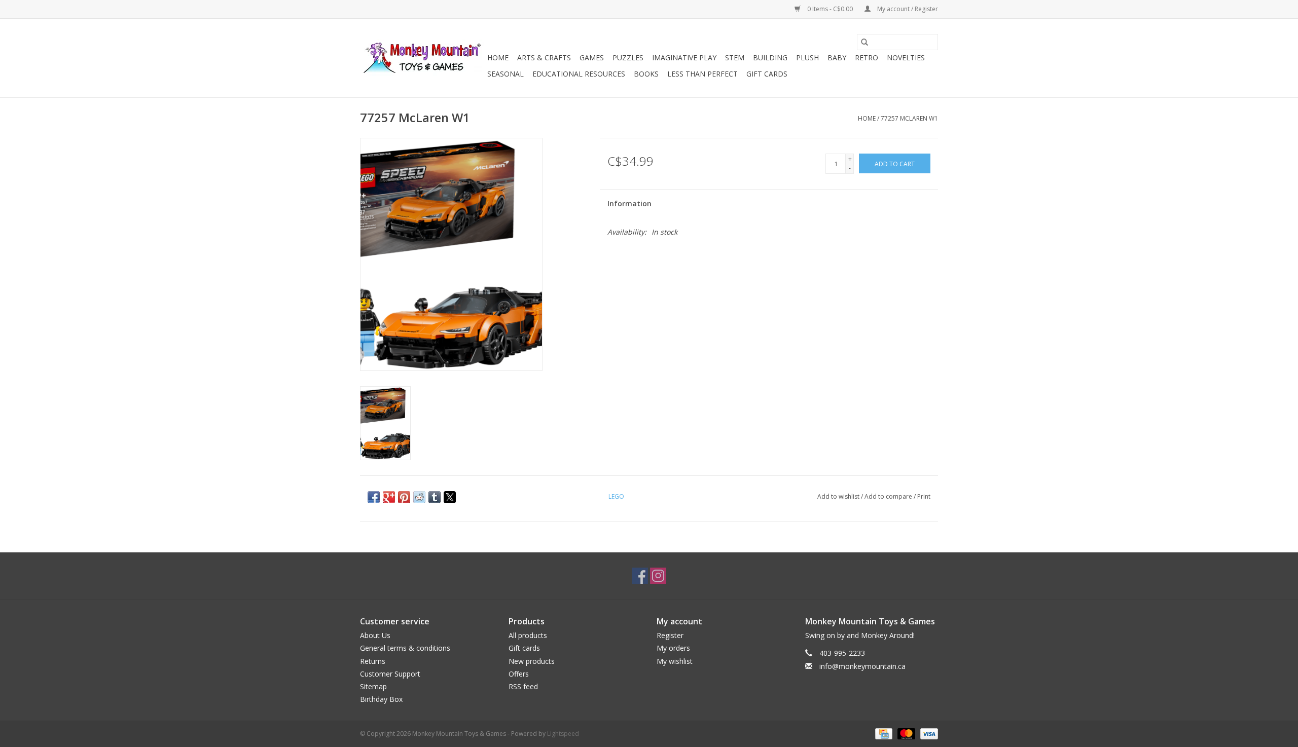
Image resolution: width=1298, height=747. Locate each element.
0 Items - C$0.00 (830, 9)
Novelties (906, 57)
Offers (519, 674)
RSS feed (523, 686)
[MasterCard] (905, 733)
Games (592, 57)
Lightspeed (563, 733)
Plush (807, 57)
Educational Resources (578, 74)
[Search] (864, 42)
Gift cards (766, 74)
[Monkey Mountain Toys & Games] (422, 58)
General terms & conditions (405, 648)
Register (670, 635)
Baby (836, 57)
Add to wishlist (839, 496)
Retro (866, 57)
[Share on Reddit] (419, 497)
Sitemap (373, 686)
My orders (673, 648)
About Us (375, 635)
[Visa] (927, 733)
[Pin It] (404, 497)
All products (528, 635)
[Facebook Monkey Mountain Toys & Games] (640, 576)
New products (532, 661)
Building (770, 57)
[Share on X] (450, 497)
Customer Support (390, 674)
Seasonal (505, 74)
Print (923, 496)
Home (498, 57)
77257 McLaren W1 (909, 118)
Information (629, 203)
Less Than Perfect (702, 74)
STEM (734, 57)
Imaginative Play (684, 57)
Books (646, 74)
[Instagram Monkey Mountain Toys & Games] (658, 576)
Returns (372, 661)
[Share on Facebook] (374, 497)
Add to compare (889, 496)
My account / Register (907, 9)
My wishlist (675, 661)
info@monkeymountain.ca (862, 666)
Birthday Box (381, 699)
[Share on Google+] (389, 497)
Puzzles (627, 57)
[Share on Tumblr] (434, 497)
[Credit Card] (883, 733)
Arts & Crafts (544, 57)
